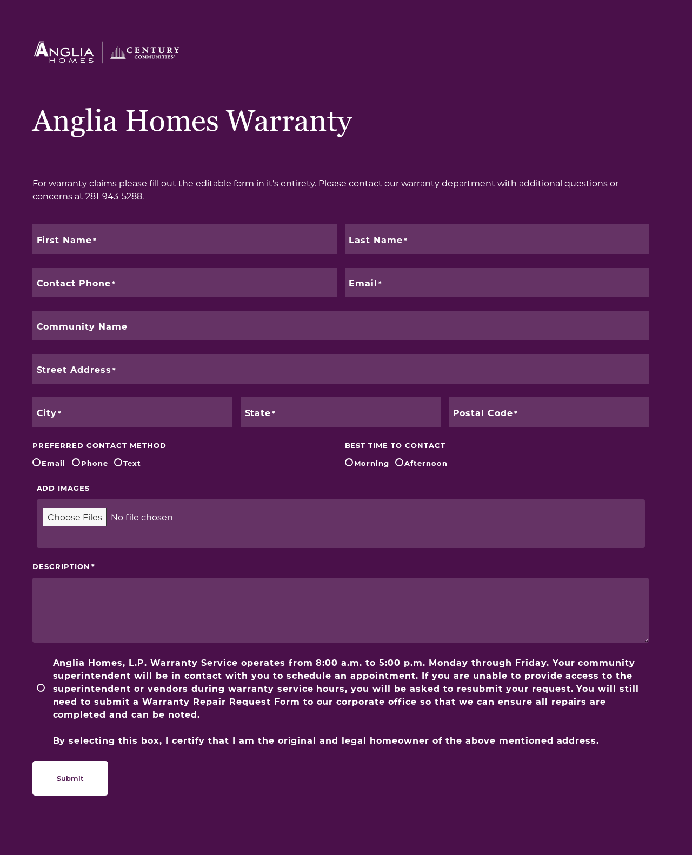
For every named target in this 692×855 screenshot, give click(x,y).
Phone (94, 462)
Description (61, 566)
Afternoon (426, 462)
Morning (371, 462)
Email (53, 462)
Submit (70, 778)
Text (132, 462)
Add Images (63, 487)
